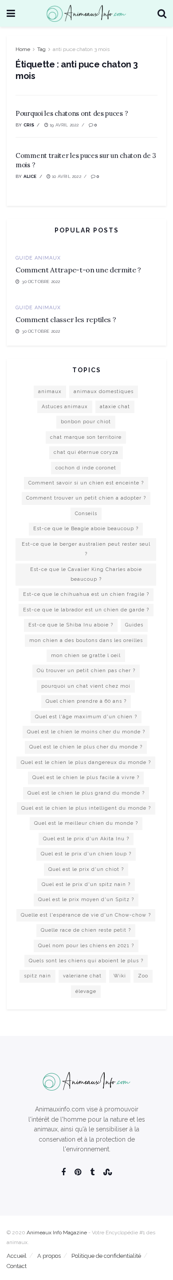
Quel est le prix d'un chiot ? (86, 869)
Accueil (17, 1255)
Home (23, 49)
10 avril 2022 (66, 176)
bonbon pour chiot (86, 422)
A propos (49, 1255)
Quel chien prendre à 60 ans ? (86, 701)
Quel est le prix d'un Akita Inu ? (86, 839)
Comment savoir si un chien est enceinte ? (86, 483)
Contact (17, 1266)
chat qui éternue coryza (86, 452)
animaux (50, 391)
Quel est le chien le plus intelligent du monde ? (86, 808)
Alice (30, 176)
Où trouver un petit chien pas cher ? (86, 670)
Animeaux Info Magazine (57, 1232)
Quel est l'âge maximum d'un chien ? (86, 717)
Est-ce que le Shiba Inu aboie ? (70, 625)
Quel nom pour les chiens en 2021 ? (86, 946)
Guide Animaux (38, 258)
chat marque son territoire (86, 437)
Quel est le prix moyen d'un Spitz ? (86, 899)
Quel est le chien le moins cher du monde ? (86, 732)
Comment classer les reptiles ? (66, 319)
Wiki (120, 976)
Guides (134, 625)
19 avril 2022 (63, 124)
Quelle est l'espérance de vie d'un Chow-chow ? (86, 915)
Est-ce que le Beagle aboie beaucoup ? (85, 529)
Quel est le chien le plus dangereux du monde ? (86, 762)
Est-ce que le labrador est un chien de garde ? (86, 610)
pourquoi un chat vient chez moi (85, 686)
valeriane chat (82, 976)
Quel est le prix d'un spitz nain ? (86, 884)
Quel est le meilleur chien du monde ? (86, 823)
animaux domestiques (104, 391)
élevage (85, 991)
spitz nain (37, 976)
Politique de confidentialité (106, 1255)
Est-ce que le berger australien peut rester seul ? (86, 549)
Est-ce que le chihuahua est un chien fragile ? (86, 594)
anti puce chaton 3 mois (81, 49)
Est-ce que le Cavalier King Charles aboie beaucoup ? (86, 574)
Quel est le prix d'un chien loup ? (86, 854)
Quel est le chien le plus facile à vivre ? (85, 777)
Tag (41, 49)
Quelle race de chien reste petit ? (86, 930)
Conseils (86, 513)
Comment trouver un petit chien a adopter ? (86, 498)
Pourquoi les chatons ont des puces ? (72, 113)
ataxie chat (115, 407)
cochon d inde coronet (85, 468)
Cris (29, 124)
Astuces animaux (65, 407)
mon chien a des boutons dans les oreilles (86, 640)
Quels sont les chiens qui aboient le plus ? (86, 961)
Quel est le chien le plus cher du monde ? (85, 747)
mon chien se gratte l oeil (86, 655)
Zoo (143, 976)
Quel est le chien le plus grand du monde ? (86, 793)
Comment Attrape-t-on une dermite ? (78, 269)
